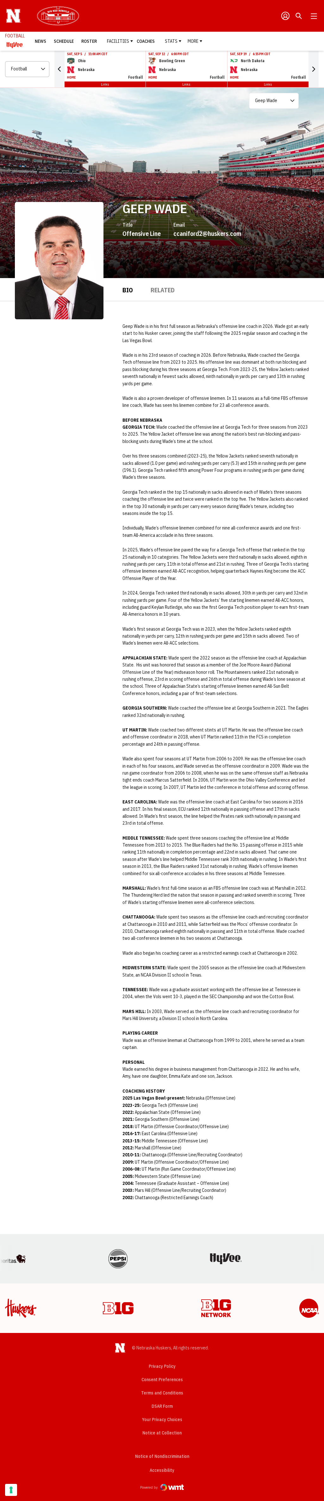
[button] (59, 69)
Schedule (64, 41)
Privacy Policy (162, 1366)
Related (163, 290)
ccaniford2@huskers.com (207, 233)
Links (105, 84)
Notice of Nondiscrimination (162, 1456)
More (193, 41)
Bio (127, 290)
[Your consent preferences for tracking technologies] (11, 1490)
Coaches (146, 41)
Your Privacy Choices (162, 1419)
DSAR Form (162, 1406)
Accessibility (162, 1470)
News (40, 41)
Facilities (118, 41)
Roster (89, 41)
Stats (171, 41)
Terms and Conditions (162, 1393)
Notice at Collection (162, 1433)
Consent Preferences (162, 1379)
